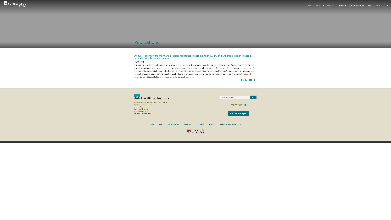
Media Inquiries (173, 124)
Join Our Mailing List (238, 113)
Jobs (160, 124)
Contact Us (200, 124)
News (369, 5)
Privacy (212, 124)
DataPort (341, 5)
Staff (152, 124)
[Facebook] (242, 80)
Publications (330, 5)
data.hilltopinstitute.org (356, 5)
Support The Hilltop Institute (230, 124)
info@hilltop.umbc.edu (142, 113)
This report (246, 74)
